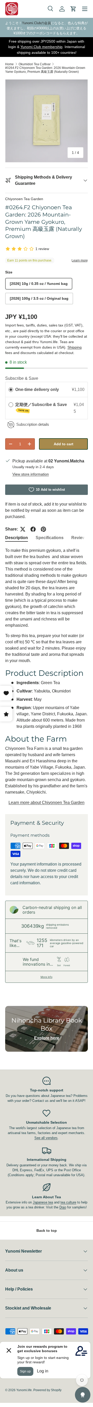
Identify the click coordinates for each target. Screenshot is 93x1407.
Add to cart (63, 444)
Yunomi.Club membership (41, 47)
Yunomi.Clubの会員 (36, 23)
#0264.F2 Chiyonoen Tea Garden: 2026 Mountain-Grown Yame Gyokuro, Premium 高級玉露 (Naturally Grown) (45, 70)
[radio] (11, 389)
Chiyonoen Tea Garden (24, 199)
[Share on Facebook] (33, 529)
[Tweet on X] (23, 529)
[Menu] (84, 9)
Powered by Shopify (47, 1390)
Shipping (74, 347)
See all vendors (46, 1138)
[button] (73, 9)
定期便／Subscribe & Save (41, 407)
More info (46, 976)
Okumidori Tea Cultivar (35, 64)
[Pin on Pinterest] (43, 529)
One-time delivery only (37, 389)
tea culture (68, 1202)
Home (9, 64)
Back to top (46, 1230)
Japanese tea (43, 1202)
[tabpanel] (46, 676)
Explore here (46, 1038)
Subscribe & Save (21, 378)
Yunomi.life (24, 1390)
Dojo (62, 1207)
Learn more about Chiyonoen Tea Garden (46, 802)
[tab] (16, 537)
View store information (30, 474)
